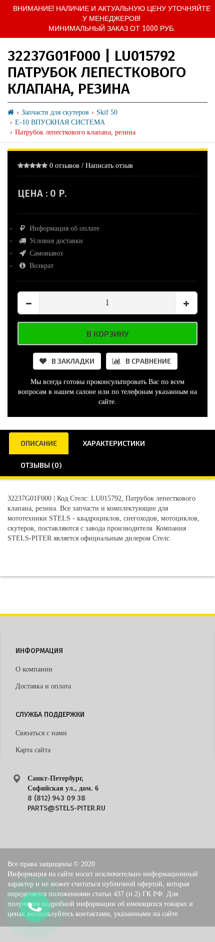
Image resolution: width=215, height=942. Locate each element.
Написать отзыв (109, 165)
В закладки (73, 361)
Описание (38, 443)
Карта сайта (33, 750)
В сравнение (148, 361)
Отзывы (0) (41, 465)
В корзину (107, 333)
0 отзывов (65, 165)
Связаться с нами (41, 733)
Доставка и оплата (43, 686)
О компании (34, 669)
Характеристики (114, 443)
